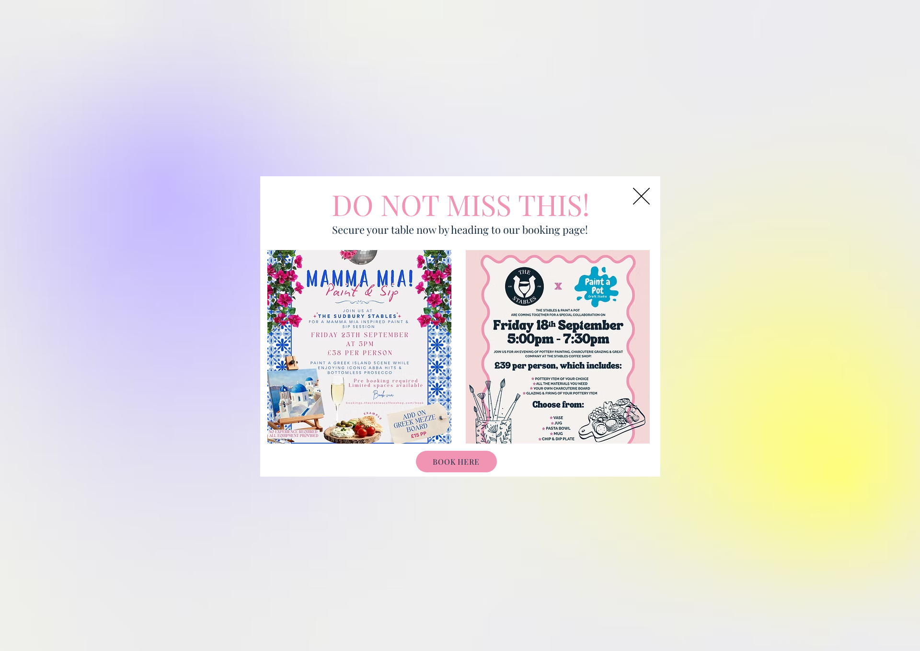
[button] (641, 196)
